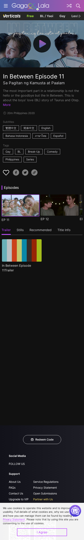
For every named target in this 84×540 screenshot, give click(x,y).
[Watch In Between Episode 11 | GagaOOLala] (30, 6)
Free (30, 16)
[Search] (78, 6)
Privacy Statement (45, 487)
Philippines (12, 159)
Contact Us (16, 493)
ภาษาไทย (40, 135)
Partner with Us (43, 499)
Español (58, 135)
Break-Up (34, 151)
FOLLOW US (17, 463)
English (45, 128)
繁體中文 (10, 128)
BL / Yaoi (46, 16)
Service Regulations (45, 481)
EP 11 (5, 220)
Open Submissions (45, 493)
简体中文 (28, 128)
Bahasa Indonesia (16, 135)
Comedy (52, 151)
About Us (15, 481)
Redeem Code (44, 439)
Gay (62, 16)
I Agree (42, 532)
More (7, 105)
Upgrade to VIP (19, 499)
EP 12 (45, 219)
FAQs (12, 487)
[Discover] (69, 6)
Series (30, 159)
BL (19, 151)
